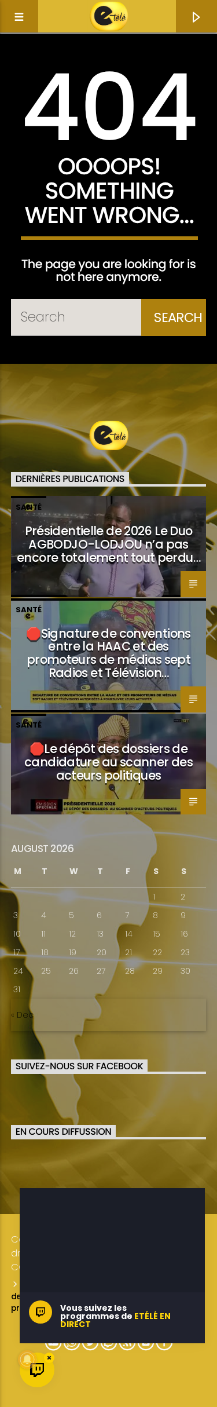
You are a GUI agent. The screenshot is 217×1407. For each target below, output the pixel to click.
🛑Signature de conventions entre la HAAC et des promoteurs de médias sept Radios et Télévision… (108, 653)
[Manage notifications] (27, 1359)
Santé (29, 507)
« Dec (22, 1015)
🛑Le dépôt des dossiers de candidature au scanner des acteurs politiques (108, 762)
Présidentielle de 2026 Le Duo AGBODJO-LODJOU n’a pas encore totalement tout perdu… (108, 544)
